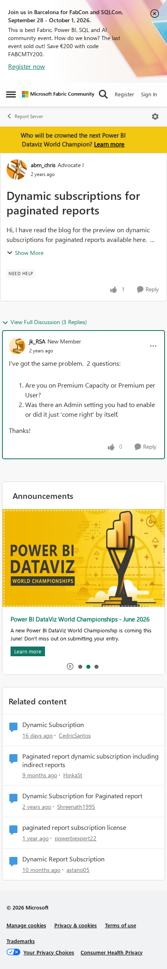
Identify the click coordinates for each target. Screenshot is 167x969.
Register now (26, 66)
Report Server (29, 116)
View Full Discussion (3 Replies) (49, 322)
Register (124, 94)
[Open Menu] (155, 116)
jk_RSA (37, 341)
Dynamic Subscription (53, 725)
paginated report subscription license (74, 827)
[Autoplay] (70, 666)
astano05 (78, 870)
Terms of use (120, 925)
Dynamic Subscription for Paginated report (82, 796)
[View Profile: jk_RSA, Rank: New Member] (17, 346)
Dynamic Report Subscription (63, 859)
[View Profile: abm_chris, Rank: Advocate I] (16, 169)
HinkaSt (72, 775)
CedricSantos (75, 735)
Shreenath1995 (76, 806)
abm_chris (43, 165)
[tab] (80, 666)
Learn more (109, 144)
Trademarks (20, 940)
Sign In (149, 94)
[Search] (103, 94)
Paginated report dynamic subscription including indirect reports (90, 760)
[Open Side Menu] (11, 94)
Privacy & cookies (75, 925)
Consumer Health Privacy (112, 952)
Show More (29, 253)
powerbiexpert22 (75, 838)
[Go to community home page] (58, 94)
